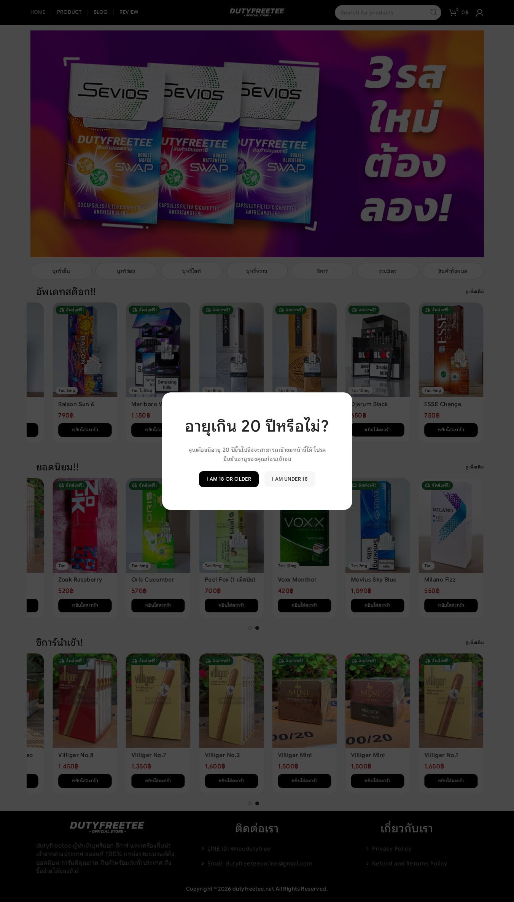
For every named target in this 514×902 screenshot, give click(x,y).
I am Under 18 (290, 479)
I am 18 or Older (228, 479)
